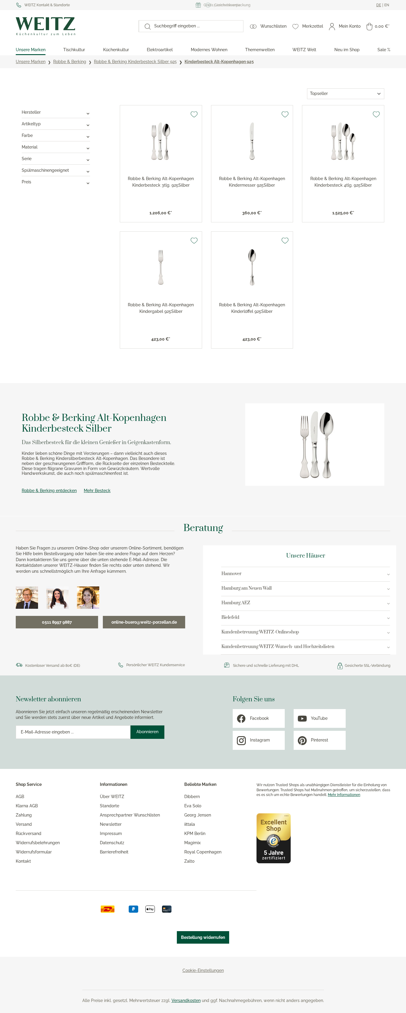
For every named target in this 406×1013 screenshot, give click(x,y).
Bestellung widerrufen (203, 937)
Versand (24, 824)
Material (29, 147)
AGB (20, 796)
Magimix (192, 842)
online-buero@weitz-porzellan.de (144, 622)
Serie (27, 158)
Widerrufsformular (34, 852)
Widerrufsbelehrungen (38, 842)
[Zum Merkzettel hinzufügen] (194, 114)
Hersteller (31, 112)
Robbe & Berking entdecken (49, 490)
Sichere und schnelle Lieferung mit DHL (266, 666)
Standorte (109, 805)
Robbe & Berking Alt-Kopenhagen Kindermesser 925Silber (252, 182)
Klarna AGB (27, 805)
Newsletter (111, 824)
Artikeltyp (31, 123)
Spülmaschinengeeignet (45, 170)
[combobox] (197, 26)
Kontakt (23, 861)
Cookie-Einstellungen (203, 970)
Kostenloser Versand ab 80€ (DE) (52, 666)
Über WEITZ (112, 796)
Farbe (27, 135)
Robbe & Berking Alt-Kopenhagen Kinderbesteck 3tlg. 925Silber (161, 182)
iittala (189, 824)
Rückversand (28, 833)
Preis (26, 182)
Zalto (189, 861)
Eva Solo (192, 805)
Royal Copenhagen (202, 852)
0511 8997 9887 (57, 622)
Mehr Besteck (97, 490)
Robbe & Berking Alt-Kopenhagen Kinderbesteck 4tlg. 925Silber (343, 182)
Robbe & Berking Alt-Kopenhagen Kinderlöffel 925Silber (252, 308)
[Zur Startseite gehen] (74, 26)
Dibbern (192, 796)
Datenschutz (112, 842)
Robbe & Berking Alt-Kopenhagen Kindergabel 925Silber (161, 308)
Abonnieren (147, 731)
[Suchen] (145, 26)
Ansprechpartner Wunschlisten (130, 815)
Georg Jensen (197, 815)
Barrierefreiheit (114, 852)
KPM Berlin (194, 833)
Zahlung (24, 815)
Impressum (111, 833)
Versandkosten (186, 1000)
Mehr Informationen (344, 795)
